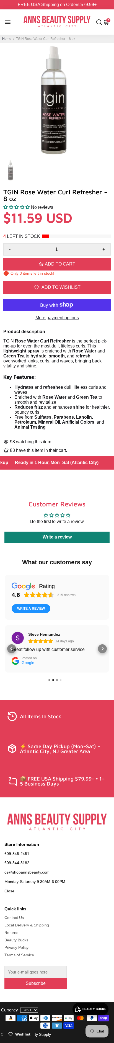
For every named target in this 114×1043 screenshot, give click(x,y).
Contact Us (14, 918)
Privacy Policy (16, 948)
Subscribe (36, 983)
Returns (11, 933)
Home (6, 39)
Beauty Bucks (16, 940)
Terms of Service (19, 955)
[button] (16, 207)
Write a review (57, 537)
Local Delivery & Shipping (26, 925)
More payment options (57, 317)
